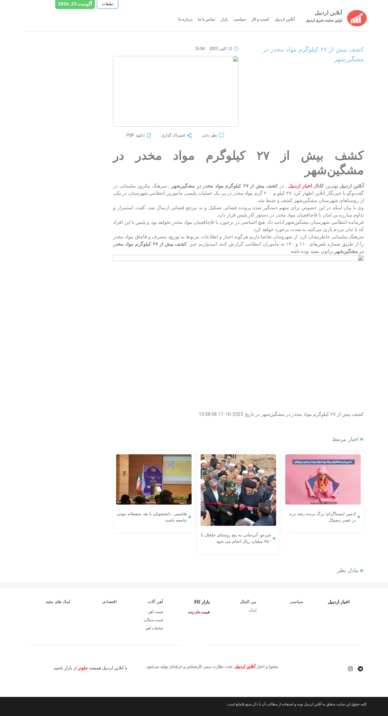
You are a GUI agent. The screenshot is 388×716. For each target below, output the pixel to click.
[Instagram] (350, 668)
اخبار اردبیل (300, 186)
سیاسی (239, 19)
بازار (224, 19)
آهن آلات (155, 601)
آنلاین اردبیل (285, 19)
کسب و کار (260, 19)
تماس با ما (206, 19)
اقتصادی (109, 601)
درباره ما (185, 19)
